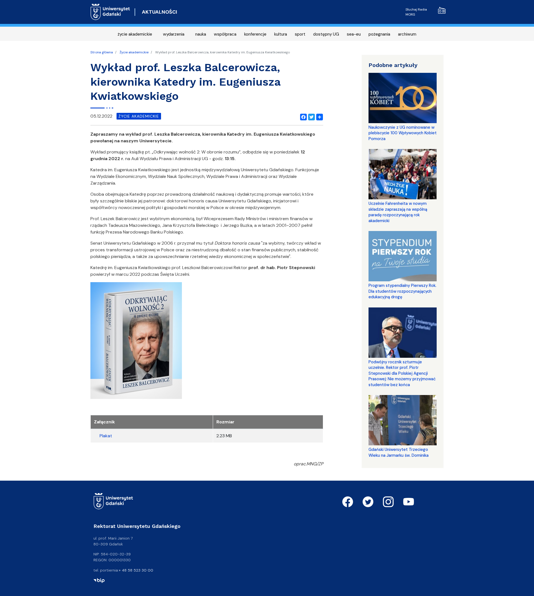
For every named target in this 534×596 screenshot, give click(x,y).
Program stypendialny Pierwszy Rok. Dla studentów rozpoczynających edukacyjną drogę (402, 291)
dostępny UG (326, 34)
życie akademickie (135, 34)
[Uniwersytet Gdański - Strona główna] (110, 12)
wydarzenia (173, 34)
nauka (200, 34)
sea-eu (354, 34)
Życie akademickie (134, 52)
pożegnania (379, 34)
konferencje (255, 34)
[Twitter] (310, 116)
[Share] (318, 116)
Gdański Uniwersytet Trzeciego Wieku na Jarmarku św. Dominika (399, 452)
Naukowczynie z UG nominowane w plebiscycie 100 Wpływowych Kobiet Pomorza (403, 133)
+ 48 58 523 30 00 (136, 570)
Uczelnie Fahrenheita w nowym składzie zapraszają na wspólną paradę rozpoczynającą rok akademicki (398, 212)
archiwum (407, 34)
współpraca (225, 34)
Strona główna (101, 52)
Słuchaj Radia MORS (416, 12)
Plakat (106, 436)
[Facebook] (302, 116)
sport (300, 34)
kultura (280, 34)
